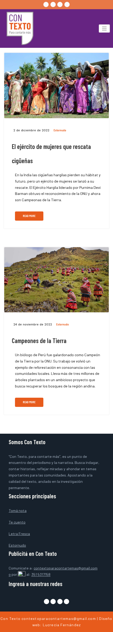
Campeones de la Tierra (39, 340)
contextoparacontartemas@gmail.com (59, 618)
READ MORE (29, 215)
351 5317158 (40, 574)
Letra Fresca (19, 533)
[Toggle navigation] (104, 28)
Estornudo (60, 130)
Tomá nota (18, 510)
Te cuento (17, 522)
